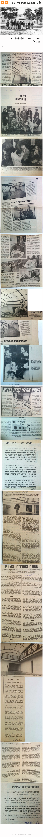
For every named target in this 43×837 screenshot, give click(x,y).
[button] (2, 2)
